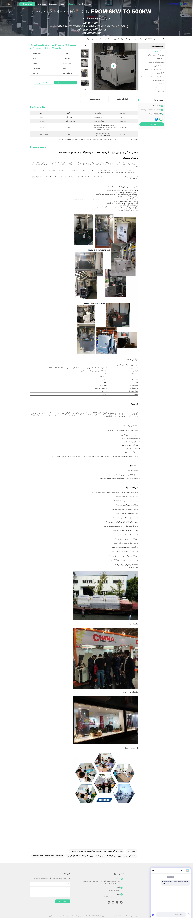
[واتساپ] (161, 119)
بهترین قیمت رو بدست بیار (65, 82)
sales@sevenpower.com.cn (151, 110)
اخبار (162, 893)
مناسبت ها (53, 4)
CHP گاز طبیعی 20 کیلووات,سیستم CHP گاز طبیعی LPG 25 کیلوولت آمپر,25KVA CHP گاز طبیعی (101, 856)
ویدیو (62, 4)
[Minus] (153, 870)
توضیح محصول (94, 99)
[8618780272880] (113, 903)
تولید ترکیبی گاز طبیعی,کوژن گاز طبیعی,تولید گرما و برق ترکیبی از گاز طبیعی (97, 851)
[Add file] (188, 915)
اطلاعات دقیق (122, 99)
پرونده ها (161, 896)
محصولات (71, 4)
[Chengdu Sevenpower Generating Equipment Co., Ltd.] (178, 4)
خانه (89, 4)
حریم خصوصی (147, 916)
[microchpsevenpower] (108, 903)
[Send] (153, 915)
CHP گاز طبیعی (145, 39)
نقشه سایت (138, 916)
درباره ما (81, 4)
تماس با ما (42, 4)
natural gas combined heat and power (48, 856)
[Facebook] (117, 903)
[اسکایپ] (156, 119)
